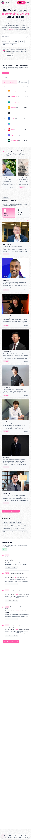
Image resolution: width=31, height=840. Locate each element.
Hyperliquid (14, 140)
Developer (5, 525)
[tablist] (15, 82)
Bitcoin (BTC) (15, 91)
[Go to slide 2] (27, 220)
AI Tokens (15, 41)
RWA (4, 535)
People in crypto (14, 555)
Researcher (15, 528)
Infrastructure (6, 528)
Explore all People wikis (9, 511)
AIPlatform (5, 531)
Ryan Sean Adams (20, 559)
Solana (10, 535)
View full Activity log (10, 641)
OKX (16, 577)
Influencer (13, 531)
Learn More (10, 54)
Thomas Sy (18, 611)
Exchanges (13, 44)
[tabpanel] (15, 114)
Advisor (12, 525)
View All (5, 73)
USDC (12, 118)
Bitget (16, 594)
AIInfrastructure (22, 531)
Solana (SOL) (14, 124)
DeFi (9, 41)
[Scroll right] (27, 174)
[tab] (9, 82)
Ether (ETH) (14, 96)
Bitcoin (22, 41)
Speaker (20, 522)
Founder (5, 522)
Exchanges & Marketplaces (16, 573)
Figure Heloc (14, 135)
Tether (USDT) (15, 102)
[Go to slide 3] (28, 220)
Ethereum (5, 44)
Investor (24, 525)
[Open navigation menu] (28, 2)
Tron (12, 129)
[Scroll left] (3, 174)
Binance (13, 107)
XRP (12, 113)
